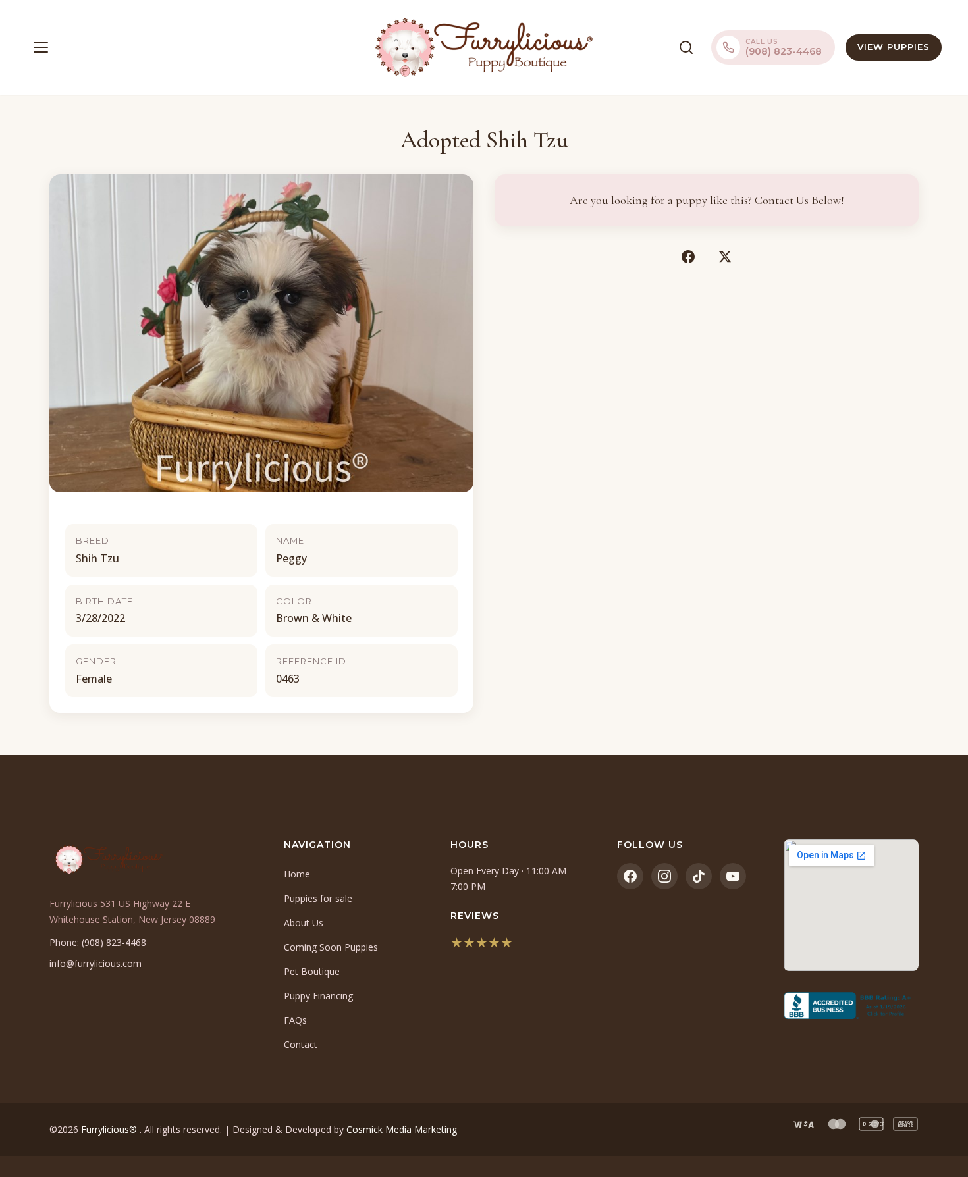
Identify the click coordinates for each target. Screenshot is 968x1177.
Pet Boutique (312, 971)
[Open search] (686, 47)
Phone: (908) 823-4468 (97, 942)
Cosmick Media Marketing (401, 1129)
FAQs (295, 1020)
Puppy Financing (318, 995)
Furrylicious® (110, 1129)
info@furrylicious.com (95, 963)
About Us (303, 922)
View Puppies (893, 46)
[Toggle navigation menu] (40, 47)
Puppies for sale (318, 898)
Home (297, 874)
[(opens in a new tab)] (851, 1006)
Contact (300, 1044)
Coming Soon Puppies (331, 947)
